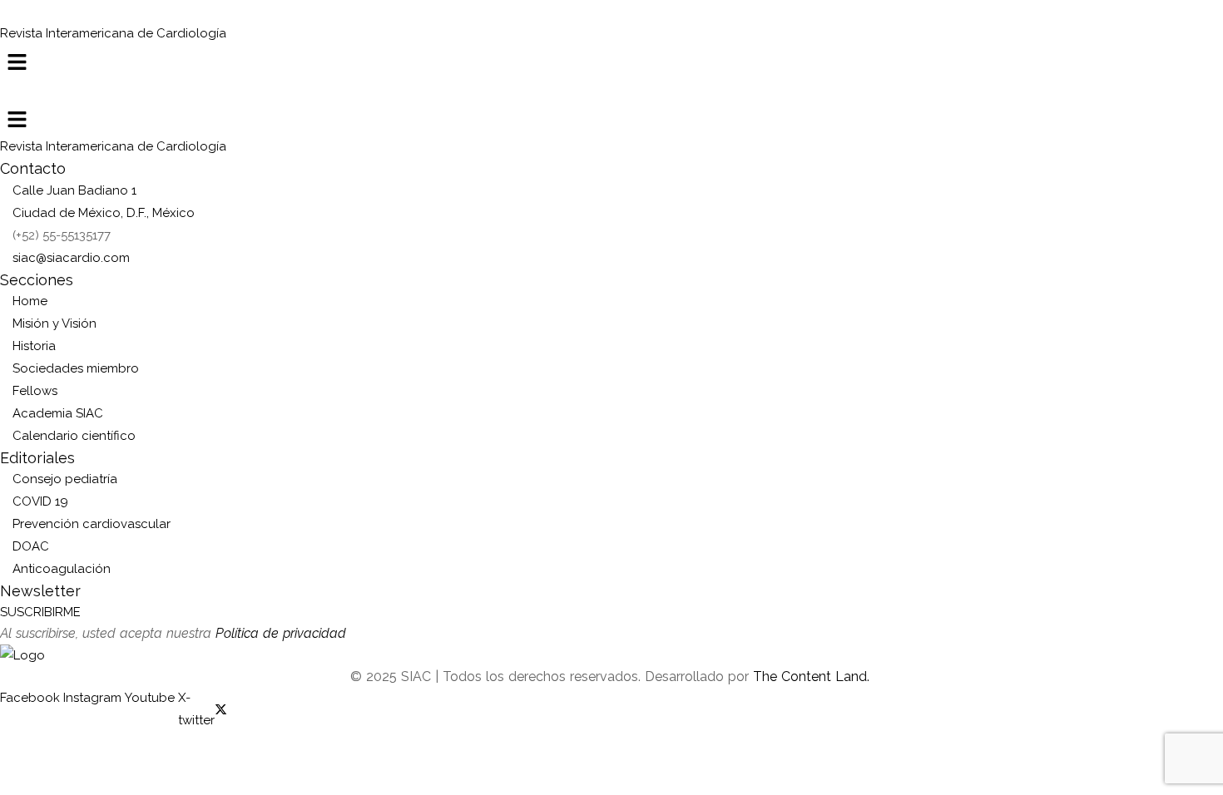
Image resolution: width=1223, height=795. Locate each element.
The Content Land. (813, 676)
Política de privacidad (280, 633)
